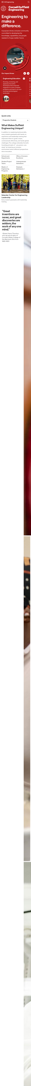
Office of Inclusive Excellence (22, 157)
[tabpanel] (15, 163)
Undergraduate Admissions (21, 162)
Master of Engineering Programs (5, 169)
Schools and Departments (6, 157)
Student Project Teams (7, 162)
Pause (5, 68)
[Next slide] (28, 73)
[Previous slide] (24, 73)
